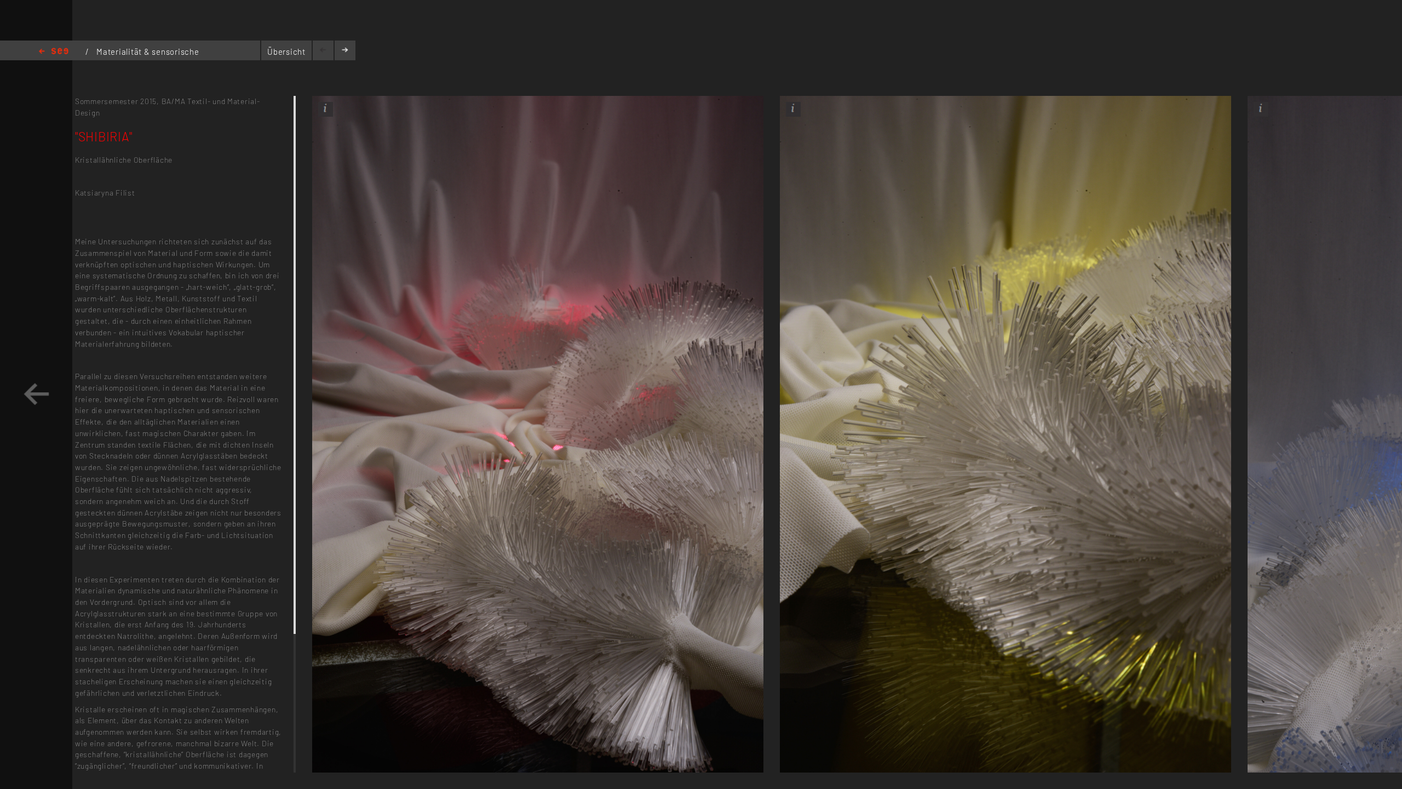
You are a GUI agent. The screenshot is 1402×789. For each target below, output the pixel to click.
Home (53, 51)
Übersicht (286, 51)
